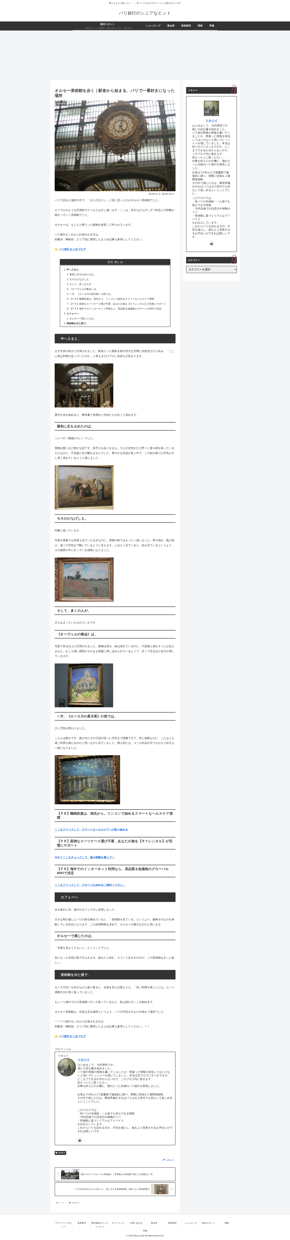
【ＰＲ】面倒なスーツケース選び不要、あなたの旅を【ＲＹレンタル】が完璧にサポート (117, 303)
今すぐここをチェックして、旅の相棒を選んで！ (84, 857)
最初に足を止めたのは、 (82, 274)
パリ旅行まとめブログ (72, 249)
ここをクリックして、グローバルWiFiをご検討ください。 (90, 885)
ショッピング (190, 1223)
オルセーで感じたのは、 (82, 318)
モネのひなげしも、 (80, 279)
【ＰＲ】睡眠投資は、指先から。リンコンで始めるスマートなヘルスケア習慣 (111, 298)
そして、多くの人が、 (81, 284)
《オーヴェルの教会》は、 (83, 289)
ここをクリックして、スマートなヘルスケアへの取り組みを (91, 829)
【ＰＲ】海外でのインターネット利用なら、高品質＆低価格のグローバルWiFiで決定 (115, 308)
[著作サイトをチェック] (79, 1140)
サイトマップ (118, 1223)
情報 (227, 1223)
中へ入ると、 (74, 269)
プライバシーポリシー (63, 1225)
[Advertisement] (145, 55)
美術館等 (61, 1153)
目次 (110, 262)
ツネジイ (84, 1059)
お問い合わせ (136, 1223)
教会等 (154, 1223)
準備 (145, 1230)
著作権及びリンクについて (99, 1225)
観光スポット (208, 1223)
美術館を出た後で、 (77, 323)
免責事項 (81, 1223)
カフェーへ (73, 313)
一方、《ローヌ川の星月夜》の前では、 (91, 294)
